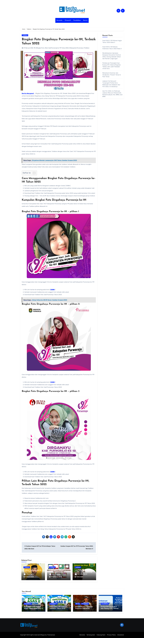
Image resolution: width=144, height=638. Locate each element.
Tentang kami (90, 635)
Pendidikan (77, 20)
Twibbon (25, 35)
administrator (56, 574)
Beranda (59, 20)
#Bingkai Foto (40, 48)
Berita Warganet (82, 574)
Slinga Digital (30, 574)
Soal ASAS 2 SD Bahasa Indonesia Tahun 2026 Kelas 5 (58, 608)
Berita (85, 20)
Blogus (43, 635)
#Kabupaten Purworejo (76, 48)
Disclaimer (120, 635)
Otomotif (68, 20)
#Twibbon (86, 48)
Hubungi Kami (101, 635)
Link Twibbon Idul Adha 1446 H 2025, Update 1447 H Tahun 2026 (84, 572)
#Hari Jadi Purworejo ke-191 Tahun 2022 (57, 48)
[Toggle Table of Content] (33, 173)
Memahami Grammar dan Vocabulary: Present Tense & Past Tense (111, 74)
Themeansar (51, 635)
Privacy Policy (111, 635)
